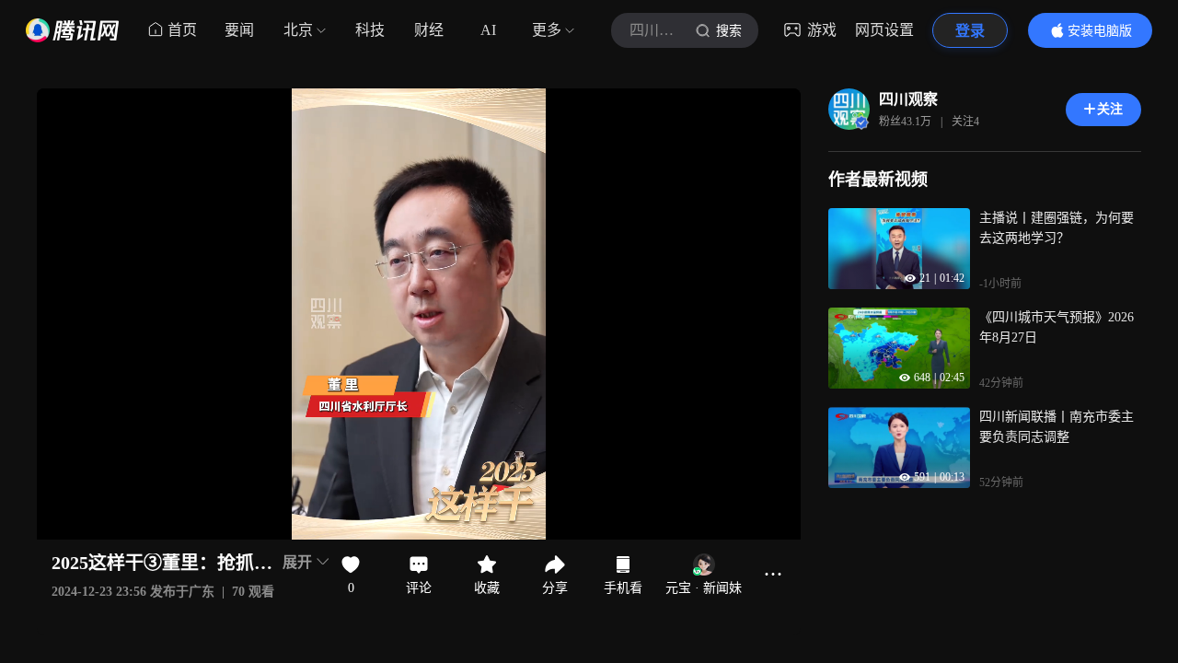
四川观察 (908, 99)
